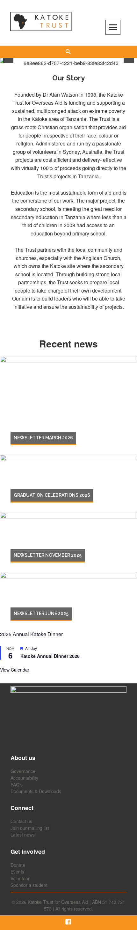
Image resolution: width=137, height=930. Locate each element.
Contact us (21, 821)
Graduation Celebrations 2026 (52, 495)
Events (17, 871)
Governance (23, 771)
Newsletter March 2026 (43, 437)
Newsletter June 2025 (41, 613)
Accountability (24, 778)
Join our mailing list (30, 828)
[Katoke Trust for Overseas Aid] (40, 21)
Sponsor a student (29, 885)
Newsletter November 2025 (48, 555)
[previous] (8, 58)
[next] (129, 58)
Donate (18, 865)
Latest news (23, 834)
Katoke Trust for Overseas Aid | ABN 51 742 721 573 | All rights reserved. (76, 905)
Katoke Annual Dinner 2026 (50, 656)
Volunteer (20, 878)
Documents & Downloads (36, 791)
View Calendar (14, 669)
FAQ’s (17, 784)
